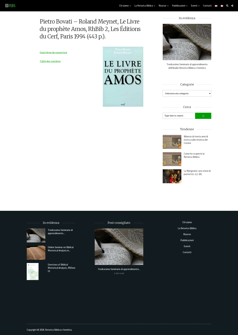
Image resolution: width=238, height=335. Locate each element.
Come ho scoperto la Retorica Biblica (194, 155)
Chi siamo (124, 5)
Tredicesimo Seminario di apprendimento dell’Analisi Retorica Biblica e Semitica (187, 66)
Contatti (207, 5)
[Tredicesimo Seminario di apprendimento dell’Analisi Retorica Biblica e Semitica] (187, 42)
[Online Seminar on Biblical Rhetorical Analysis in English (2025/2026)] (36, 253)
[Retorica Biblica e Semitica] (10, 5)
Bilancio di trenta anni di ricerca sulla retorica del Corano (196, 139)
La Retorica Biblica (143, 5)
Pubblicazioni (178, 5)
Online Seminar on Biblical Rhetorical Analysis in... (61, 249)
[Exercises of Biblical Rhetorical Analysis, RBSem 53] (36, 271)
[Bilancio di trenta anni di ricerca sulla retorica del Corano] (172, 142)
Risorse (162, 5)
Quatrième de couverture (53, 52)
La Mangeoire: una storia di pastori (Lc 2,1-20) (197, 172)
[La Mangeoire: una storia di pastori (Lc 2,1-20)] (172, 176)
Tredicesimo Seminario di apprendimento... (60, 231)
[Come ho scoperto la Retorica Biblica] (172, 159)
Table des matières (50, 61)
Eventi (194, 5)
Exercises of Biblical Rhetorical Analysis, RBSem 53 (61, 268)
